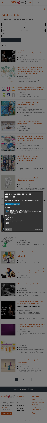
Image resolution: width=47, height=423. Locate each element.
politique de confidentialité (32, 200)
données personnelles (23, 212)
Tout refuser (17, 204)
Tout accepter (9, 204)
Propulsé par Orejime (38, 229)
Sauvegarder (9, 229)
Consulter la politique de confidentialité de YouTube (19, 224)
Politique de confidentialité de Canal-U (17, 220)
